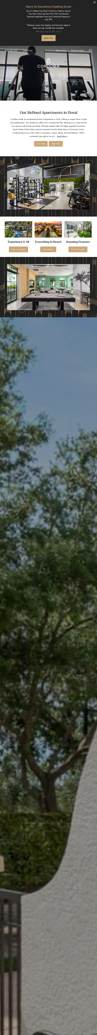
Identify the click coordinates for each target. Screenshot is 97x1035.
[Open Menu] (90, 50)
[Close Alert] (94, 3)
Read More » (62, 136)
